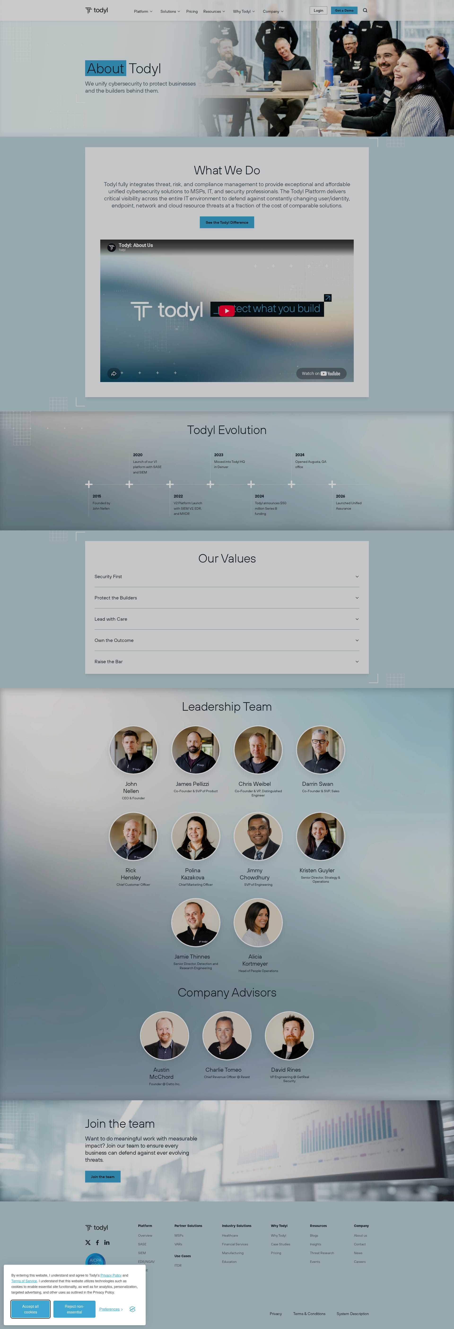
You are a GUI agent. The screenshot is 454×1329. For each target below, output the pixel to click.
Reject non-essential (74, 1309)
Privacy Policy (111, 1275)
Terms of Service (24, 1280)
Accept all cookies (30, 1309)
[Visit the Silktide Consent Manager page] (132, 1309)
